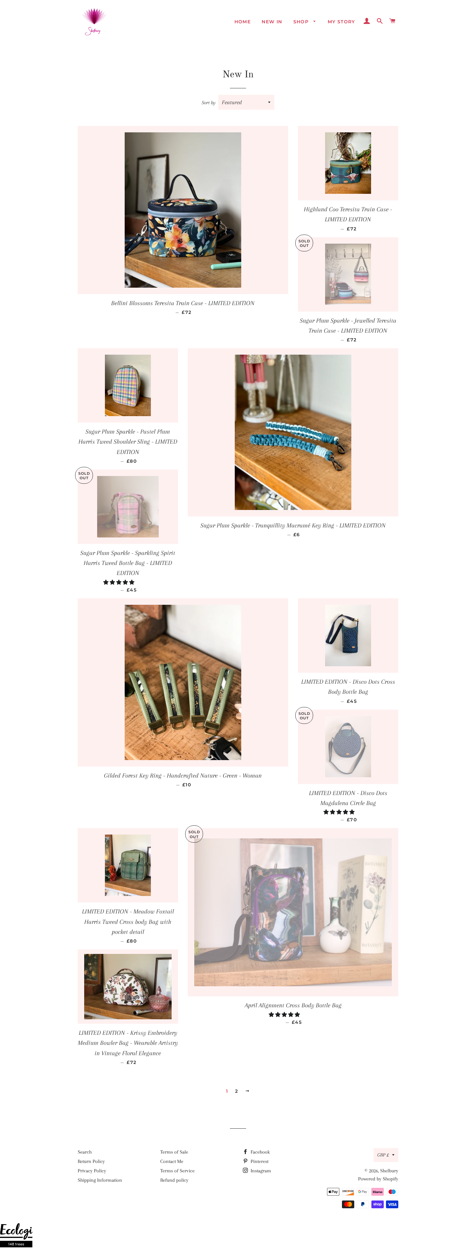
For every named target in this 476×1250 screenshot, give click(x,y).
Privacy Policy (92, 1171)
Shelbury (389, 1171)
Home (242, 22)
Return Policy (91, 1161)
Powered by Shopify (378, 1179)
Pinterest (258, 1161)
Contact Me (171, 1161)
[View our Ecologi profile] (16, 1236)
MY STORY (341, 22)
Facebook (259, 1152)
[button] (119, 582)
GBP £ (383, 1155)
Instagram (260, 1171)
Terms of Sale (174, 1152)
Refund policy (174, 1180)
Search (85, 1152)
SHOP (302, 22)
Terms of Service (177, 1171)
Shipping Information (100, 1180)
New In (272, 22)
